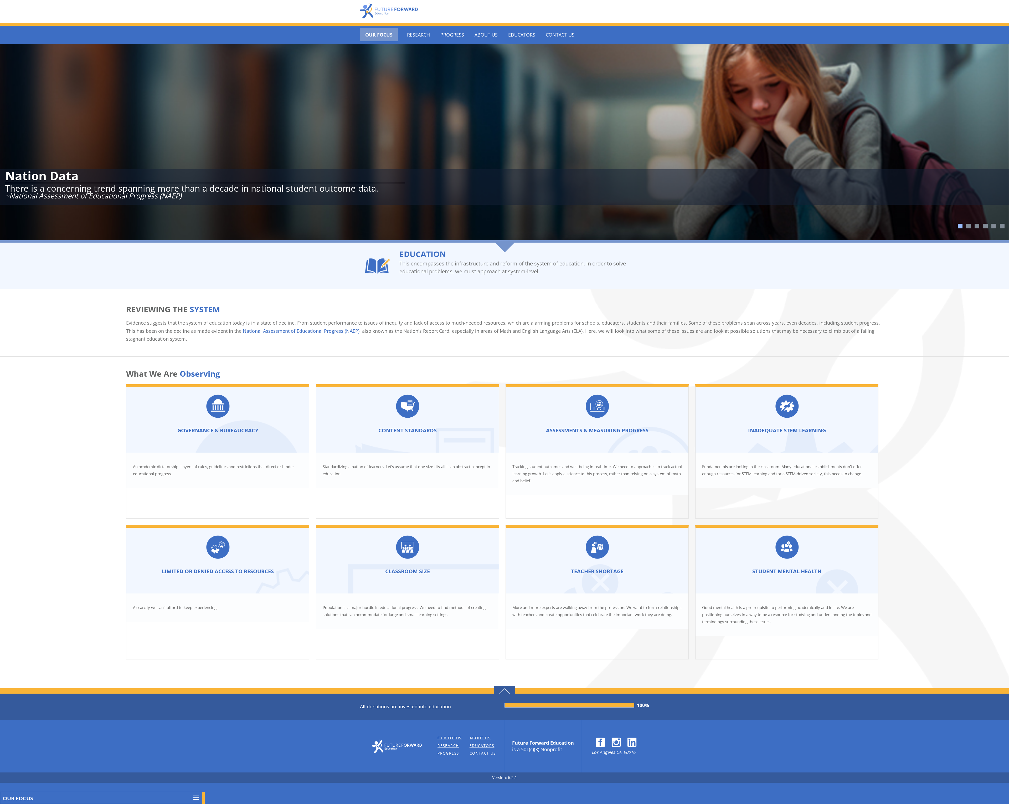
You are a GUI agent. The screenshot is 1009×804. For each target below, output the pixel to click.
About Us (486, 35)
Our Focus (379, 35)
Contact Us (560, 35)
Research (418, 35)
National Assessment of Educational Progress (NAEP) (301, 331)
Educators (521, 35)
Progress (452, 35)
